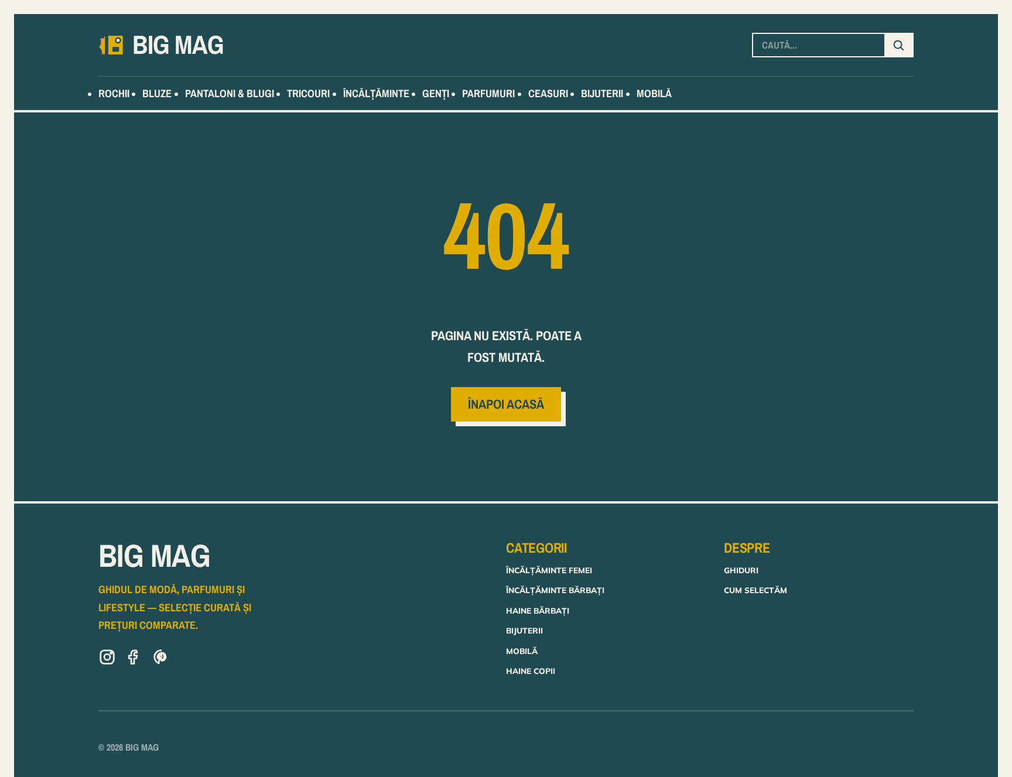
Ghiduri (741, 570)
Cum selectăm (755, 590)
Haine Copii (530, 671)
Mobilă (522, 651)
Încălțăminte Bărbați (555, 590)
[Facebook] (134, 659)
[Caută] (898, 45)
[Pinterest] (161, 659)
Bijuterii (524, 630)
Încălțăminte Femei (549, 570)
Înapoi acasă (506, 404)
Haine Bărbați (537, 610)
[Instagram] (107, 659)
